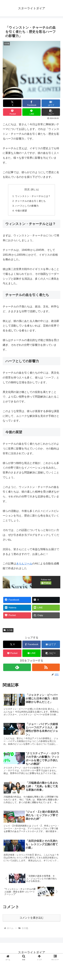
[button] (50, 112)
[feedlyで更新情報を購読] (17, 667)
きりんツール (24, 563)
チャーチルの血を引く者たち (30, 201)
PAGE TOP (58, 930)
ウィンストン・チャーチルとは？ (32, 196)
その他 (9, 630)
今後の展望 (21, 210)
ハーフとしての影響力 (27, 205)
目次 (27, 189)
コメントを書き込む (31, 917)
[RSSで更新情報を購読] (46, 667)
